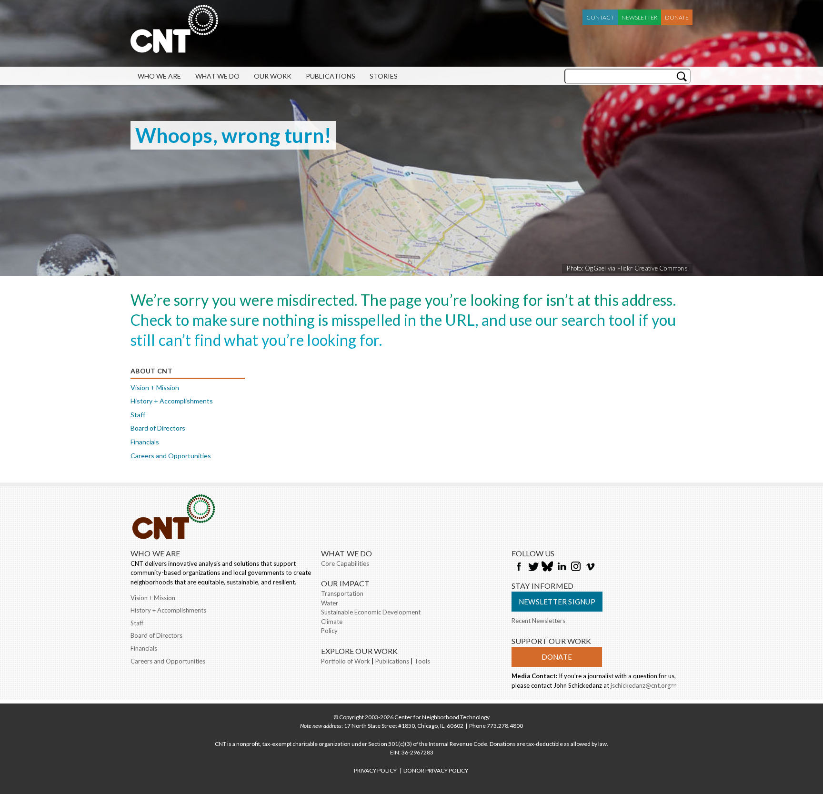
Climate (331, 621)
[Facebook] (519, 567)
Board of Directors (157, 428)
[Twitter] (533, 567)
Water (329, 603)
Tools (422, 661)
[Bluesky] (547, 567)
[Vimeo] (590, 567)
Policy (329, 630)
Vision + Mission (154, 387)
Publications (330, 76)
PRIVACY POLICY (375, 770)
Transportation (342, 593)
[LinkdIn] (561, 567)
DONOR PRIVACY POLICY (435, 770)
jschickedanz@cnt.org (643, 686)
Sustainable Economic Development (371, 612)
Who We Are (159, 76)
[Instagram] (576, 567)
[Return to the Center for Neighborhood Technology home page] (174, 48)
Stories (384, 76)
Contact (600, 17)
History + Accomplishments (171, 401)
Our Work (272, 76)
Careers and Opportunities (170, 456)
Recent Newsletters (538, 620)
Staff (137, 415)
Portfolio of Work (345, 661)
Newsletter (639, 17)
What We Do (217, 76)
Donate (677, 17)
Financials (144, 442)
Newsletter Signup (557, 601)
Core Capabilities (345, 563)
